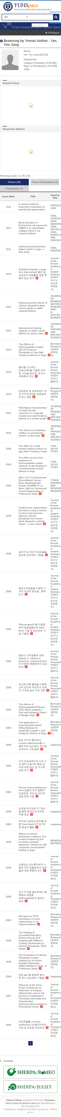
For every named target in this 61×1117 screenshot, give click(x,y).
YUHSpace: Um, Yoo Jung (28, 6)
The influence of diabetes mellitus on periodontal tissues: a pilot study (32, 433)
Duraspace (50, 1100)
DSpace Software (14, 1100)
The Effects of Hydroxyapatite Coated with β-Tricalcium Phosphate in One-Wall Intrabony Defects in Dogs (32, 349)
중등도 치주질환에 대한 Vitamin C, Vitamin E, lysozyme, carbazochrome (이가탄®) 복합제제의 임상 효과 (33, 661)
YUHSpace (53, 32)
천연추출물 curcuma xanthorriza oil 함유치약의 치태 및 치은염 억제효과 (32, 1024)
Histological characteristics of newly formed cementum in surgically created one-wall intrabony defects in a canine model (33, 413)
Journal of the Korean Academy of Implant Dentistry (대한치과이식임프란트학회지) (55, 274)
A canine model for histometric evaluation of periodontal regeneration (32, 207)
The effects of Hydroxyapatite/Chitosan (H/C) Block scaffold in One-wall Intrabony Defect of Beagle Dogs (33, 709)
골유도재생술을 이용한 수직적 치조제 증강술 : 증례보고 (32, 591)
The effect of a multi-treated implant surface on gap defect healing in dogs (33, 449)
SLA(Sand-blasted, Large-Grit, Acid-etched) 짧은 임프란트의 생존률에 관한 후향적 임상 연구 (33, 274)
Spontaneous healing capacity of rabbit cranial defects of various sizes (32, 331)
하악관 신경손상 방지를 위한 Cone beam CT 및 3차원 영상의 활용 (33, 824)
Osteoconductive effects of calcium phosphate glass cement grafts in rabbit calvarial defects (33, 306)
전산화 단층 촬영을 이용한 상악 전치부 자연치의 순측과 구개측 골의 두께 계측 (33, 687)
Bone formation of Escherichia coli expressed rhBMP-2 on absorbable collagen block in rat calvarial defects (33, 228)
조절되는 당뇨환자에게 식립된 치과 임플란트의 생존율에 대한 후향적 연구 (33, 867)
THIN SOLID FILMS (54, 449)
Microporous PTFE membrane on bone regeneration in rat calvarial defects (29, 920)
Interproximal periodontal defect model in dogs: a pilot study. (32, 249)
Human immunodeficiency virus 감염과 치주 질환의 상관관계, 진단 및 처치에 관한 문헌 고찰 (32, 792)
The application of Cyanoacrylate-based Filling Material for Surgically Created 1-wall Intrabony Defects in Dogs (32, 728)
